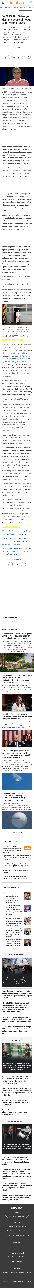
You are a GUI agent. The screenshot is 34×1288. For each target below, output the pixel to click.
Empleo (17, 1246)
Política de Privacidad (24, 1272)
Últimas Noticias (20, 1235)
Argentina (8, 1257)
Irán (22, 7)
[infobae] (17, 2)
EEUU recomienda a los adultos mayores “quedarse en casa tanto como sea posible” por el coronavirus (16, 551)
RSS (27, 1235)
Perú (25, 1231)
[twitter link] (10, 1216)
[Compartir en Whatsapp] (5, 57)
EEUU (3, 12)
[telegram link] (23, 1216)
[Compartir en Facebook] (10, 57)
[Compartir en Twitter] (14, 57)
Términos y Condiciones (10, 1272)
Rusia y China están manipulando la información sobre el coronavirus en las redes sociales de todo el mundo (17, 541)
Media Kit (19, 1261)
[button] (3, 3)
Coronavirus (15, 622)
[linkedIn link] (27, 1216)
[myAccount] (30, 2)
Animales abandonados (13, 7)
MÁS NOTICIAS (17, 833)
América (10, 1226)
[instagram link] (14, 1216)
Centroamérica (9, 1235)
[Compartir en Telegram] (23, 57)
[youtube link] (19, 1216)
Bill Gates (5, 622)
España (24, 1226)
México (20, 1231)
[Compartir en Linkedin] (18, 57)
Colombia (17, 1226)
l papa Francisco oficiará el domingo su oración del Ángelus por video (16, 359)
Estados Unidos (12, 1231)
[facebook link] (6, 1216)
